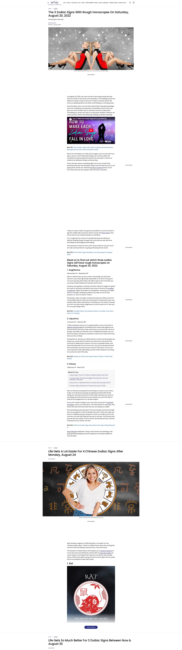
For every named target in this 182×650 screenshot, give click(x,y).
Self (79, 2)
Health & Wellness (103, 2)
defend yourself (73, 327)
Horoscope (74, 2)
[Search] (130, 2)
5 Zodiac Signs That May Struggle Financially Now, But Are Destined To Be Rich (89, 378)
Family (83, 2)
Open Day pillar (105, 553)
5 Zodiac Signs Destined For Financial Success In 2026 (88, 386)
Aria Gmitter (51, 459)
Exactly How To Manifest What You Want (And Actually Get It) (90, 382)
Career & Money (113, 2)
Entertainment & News (92, 2)
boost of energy (106, 551)
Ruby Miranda (52, 23)
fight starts (106, 233)
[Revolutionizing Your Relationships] (55, 2)
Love (64, 2)
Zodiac (68, 2)
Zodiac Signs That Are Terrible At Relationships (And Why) (89, 375)
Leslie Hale (51, 648)
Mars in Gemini (97, 168)
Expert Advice (122, 2)
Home (49, 8)
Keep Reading (91, 627)
